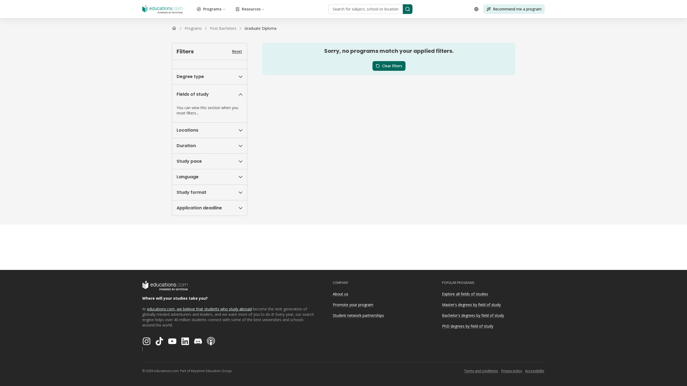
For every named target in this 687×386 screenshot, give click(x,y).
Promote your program (353, 304)
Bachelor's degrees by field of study (473, 315)
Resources (251, 9)
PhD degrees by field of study (467, 326)
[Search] (407, 9)
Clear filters (392, 65)
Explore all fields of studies (465, 293)
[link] (260, 28)
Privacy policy (511, 371)
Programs (212, 9)
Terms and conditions (481, 371)
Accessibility (534, 371)
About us (340, 293)
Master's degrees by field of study (471, 304)
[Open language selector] (476, 9)
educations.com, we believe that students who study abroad (199, 308)
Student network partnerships (358, 315)
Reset (237, 51)
